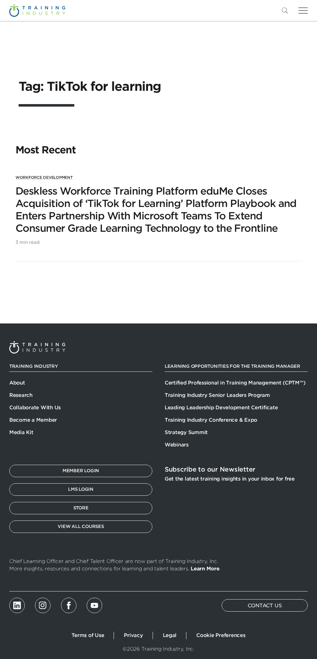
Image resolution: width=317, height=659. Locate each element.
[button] (295, 10)
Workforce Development (44, 177)
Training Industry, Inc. (37, 10)
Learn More (205, 569)
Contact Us (265, 605)
